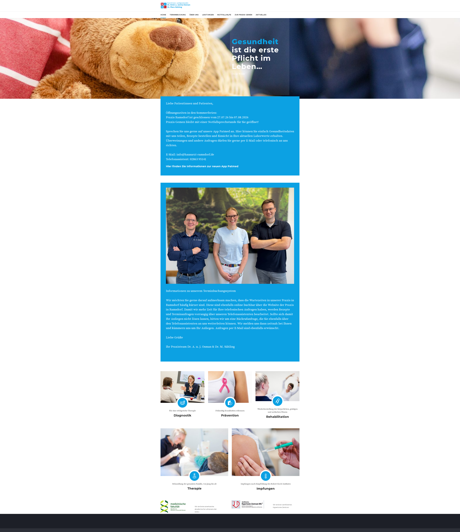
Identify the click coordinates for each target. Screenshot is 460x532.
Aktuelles (261, 15)
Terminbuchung (178, 15)
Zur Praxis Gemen (243, 15)
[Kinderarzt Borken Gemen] (194, 452)
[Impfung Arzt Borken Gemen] (265, 452)
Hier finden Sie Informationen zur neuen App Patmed (202, 166)
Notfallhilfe (224, 15)
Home (163, 15)
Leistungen (208, 15)
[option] (230, 58)
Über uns (194, 15)
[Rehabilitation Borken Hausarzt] (277, 386)
